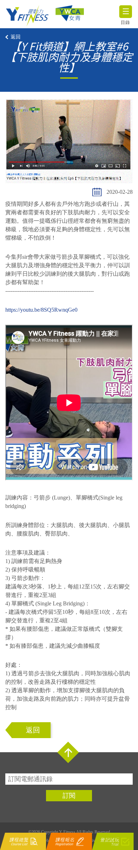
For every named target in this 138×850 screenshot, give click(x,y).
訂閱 (69, 795)
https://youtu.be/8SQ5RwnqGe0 (41, 310)
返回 (16, 37)
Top (68, 752)
